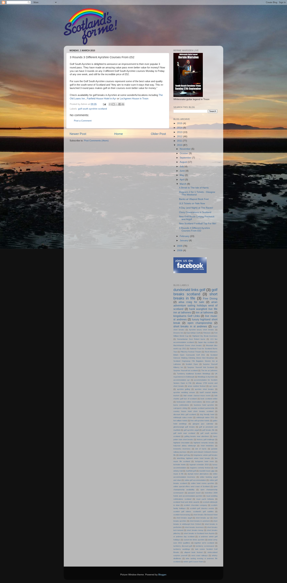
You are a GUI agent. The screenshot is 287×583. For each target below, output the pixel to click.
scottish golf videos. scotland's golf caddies (193, 511)
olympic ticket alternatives (198, 474)
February (185, 236)
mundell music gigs (206, 471)
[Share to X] (116, 104)
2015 (180, 123)
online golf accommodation (195, 480)
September (186, 157)
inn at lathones (204, 312)
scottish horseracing (181, 515)
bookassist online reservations (189, 402)
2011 (180, 141)
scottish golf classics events (202, 508)
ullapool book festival (193, 552)
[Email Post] (104, 104)
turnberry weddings (181, 549)
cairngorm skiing (180, 408)
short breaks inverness (194, 527)
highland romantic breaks (203, 443)
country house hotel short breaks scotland (193, 411)
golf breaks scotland (195, 292)
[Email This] (110, 104)
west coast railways (199, 555)
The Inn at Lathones (209, 370)
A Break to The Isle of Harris (194, 187)
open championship (200, 322)
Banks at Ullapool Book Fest (194, 199)
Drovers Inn (178, 333)
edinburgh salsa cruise (182, 417)
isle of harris (201, 449)
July (182, 166)
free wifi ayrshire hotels (200, 421)
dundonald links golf (189, 290)
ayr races (213, 386)
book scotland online (208, 399)
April (182, 179)
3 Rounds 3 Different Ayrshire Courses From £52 (194, 229)
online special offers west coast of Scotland (191, 486)
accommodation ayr (181, 380)
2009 (180, 246)
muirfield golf (191, 471)
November (185, 149)
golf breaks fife (208, 430)
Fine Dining (210, 298)
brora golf (210, 402)
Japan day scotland (206, 342)
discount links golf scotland (184, 414)
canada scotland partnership (202, 408)
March (183, 184)
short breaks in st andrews (190, 326)
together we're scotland (204, 543)
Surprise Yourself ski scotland (185, 370)
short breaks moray (195, 530)
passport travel (194, 493)
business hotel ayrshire (204, 405)
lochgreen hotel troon (204, 461)
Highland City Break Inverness (204, 336)
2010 (180, 145)
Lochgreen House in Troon (134, 98)
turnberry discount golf (182, 546)
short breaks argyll (184, 518)
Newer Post (78, 134)
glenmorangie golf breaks (184, 427)
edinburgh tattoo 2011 (205, 417)
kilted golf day (184, 455)
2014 (180, 127)
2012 (180, 136)
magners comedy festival (200, 468)
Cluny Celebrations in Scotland (195, 212)
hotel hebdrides (207, 446)
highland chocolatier (181, 443)
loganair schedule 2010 (199, 465)
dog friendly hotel (207, 414)
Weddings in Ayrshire (206, 377)
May (182, 175)
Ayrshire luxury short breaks (201, 330)
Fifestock (207, 333)
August (184, 162)
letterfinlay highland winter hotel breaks (193, 458)
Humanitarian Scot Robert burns (191, 339)
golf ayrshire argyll (191, 430)
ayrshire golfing (183, 389)
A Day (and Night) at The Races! (196, 208)
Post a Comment (83, 120)
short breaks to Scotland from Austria (199, 533)
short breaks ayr (202, 518)
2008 (180, 250)
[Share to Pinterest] (123, 104)
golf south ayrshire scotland (92, 109)
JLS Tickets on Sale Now (192, 203)
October (184, 153)
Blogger (162, 574)
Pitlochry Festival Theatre (191, 352)
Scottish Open (192, 364)
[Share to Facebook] (119, 104)
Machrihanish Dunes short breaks (187, 345)
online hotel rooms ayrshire (202, 483)
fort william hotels (180, 421)
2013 (180, 132)
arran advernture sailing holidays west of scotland (195, 305)
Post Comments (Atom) (96, 140)
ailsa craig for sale (191, 301)
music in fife (178, 474)
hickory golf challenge (206, 439)
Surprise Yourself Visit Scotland (200, 367)
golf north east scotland (184, 433)
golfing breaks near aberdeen (196, 436)
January (184, 240)
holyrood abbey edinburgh (184, 446)
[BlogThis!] (113, 104)
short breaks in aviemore (200, 521)
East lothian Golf (193, 333)
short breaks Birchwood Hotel (205, 515)
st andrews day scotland (183, 537)
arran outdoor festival (196, 386)
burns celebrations (181, 405)
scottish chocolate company (195, 505)
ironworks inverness (182, 449)
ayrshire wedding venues (184, 392)
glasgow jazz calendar (203, 424)
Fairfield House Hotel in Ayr (101, 98)
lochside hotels (179, 465)
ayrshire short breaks (204, 389)
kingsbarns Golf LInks (186, 315)
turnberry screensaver (205, 546)
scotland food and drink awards (186, 502)
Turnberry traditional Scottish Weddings (193, 374)
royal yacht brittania (205, 499)
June (183, 171)
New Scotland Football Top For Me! (197, 223)
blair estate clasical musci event (196, 396)
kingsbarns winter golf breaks (205, 455)
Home (118, 134)
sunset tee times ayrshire (194, 540)
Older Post (158, 134)
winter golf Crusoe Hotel (193, 562)
